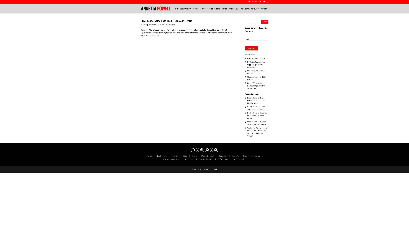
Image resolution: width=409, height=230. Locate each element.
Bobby (249, 107)
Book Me (235, 156)
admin (145, 25)
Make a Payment (207, 156)
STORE (204, 9)
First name (249, 31)
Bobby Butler (252, 113)
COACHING (196, 9)
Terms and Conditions (171, 159)
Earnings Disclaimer (206, 159)
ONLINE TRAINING (214, 9)
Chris (249, 122)
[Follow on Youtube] (211, 150)
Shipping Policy (238, 159)
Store (185, 156)
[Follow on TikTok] (216, 150)
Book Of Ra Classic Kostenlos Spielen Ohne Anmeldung (256, 86)
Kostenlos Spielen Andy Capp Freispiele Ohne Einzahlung (256, 64)
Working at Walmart (254, 128)
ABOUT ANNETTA (185, 9)
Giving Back (223, 156)
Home (177, 9)
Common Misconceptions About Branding (257, 115)
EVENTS (224, 9)
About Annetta (161, 156)
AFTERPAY (264, 9)
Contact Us (255, 156)
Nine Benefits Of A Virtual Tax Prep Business (256, 100)
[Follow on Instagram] (202, 150)
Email (247, 39)
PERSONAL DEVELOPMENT (167, 25)
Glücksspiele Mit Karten (256, 59)
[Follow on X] (197, 150)
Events (194, 156)
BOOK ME (231, 9)
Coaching (175, 156)
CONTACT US (255, 9)
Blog (245, 156)
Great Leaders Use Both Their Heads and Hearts (166, 21)
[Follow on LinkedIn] (207, 150)
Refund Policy (223, 159)
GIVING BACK (245, 9)
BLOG (238, 9)
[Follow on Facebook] (193, 150)
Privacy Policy (189, 159)
